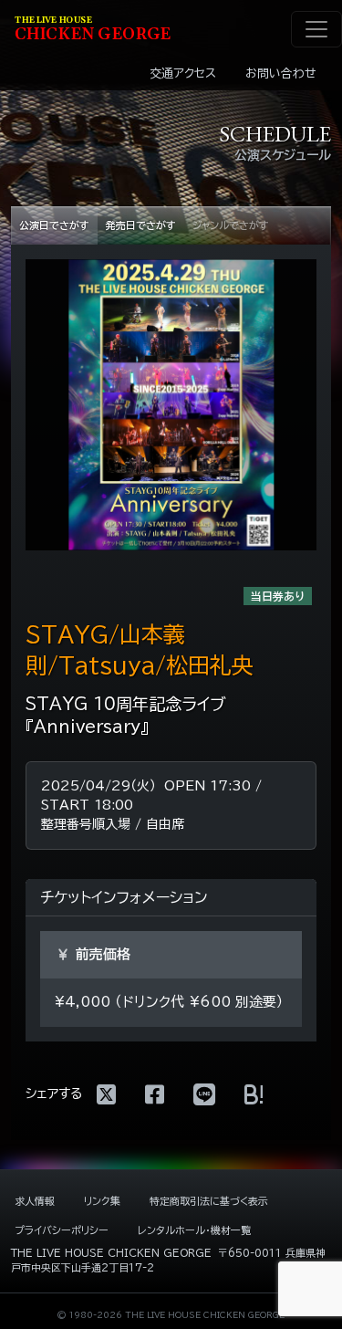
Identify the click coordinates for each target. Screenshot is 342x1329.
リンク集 (102, 1201)
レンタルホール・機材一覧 (194, 1230)
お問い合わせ (280, 73)
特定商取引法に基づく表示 (209, 1201)
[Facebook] (154, 1094)
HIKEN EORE (93, 30)
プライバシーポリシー (62, 1230)
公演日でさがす (54, 225)
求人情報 (35, 1201)
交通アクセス (183, 73)
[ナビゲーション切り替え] (316, 29)
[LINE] (204, 1094)
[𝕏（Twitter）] (106, 1094)
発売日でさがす (141, 225)
